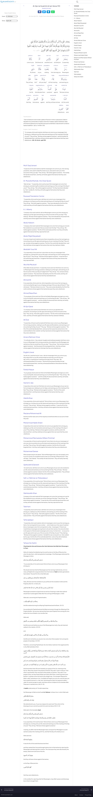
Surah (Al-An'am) (46, 8)
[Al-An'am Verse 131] (69, 6)
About (76, 795)
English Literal (78, 43)
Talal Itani (76, 71)
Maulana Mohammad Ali (80, 52)
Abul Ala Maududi (78, 28)
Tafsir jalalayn (77, 74)
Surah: (3, 16)
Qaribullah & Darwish (79, 64)
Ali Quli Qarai (77, 35)
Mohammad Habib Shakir (81, 55)
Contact (81, 795)
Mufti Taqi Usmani (78, 9)
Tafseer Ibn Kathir (78, 76)
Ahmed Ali (76, 30)
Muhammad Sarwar (79, 62)
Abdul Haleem (78, 20)
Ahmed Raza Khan (79, 33)
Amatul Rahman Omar (80, 40)
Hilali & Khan (77, 50)
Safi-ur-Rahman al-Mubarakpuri (82, 67)
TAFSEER (76, 6)
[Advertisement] (10, 45)
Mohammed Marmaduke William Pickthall (83, 58)
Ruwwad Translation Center (81, 15)
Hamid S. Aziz (77, 48)
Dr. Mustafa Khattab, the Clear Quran (82, 12)
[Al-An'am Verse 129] (23, 6)
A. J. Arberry (77, 18)
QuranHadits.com (8, 794)
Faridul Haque (78, 45)
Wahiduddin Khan (79, 69)
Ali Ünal (76, 38)
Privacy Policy (88, 795)
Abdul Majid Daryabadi (80, 23)
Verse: (3, 20)
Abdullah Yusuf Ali (79, 25)
